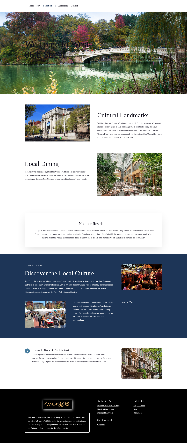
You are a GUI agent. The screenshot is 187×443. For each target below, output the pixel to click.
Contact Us (101, 425)
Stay (38, 6)
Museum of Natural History (108, 406)
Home (31, 6)
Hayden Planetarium (105, 409)
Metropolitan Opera (105, 413)
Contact (74, 6)
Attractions (63, 6)
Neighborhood (49, 6)
